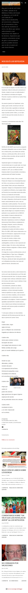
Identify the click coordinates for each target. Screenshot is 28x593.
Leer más (4, 489)
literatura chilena (7, 422)
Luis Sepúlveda (17, 422)
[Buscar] (22, 2)
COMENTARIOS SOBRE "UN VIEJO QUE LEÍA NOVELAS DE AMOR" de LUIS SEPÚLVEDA (14, 517)
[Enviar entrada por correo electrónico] (2, 427)
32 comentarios (13, 580)
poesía (3, 424)
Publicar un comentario (8, 439)
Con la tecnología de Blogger (14, 589)
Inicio (4, 51)
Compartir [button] (5, 429)
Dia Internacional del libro (9, 420)
